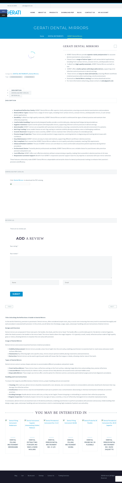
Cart (22, 475)
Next (112, 306)
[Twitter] (43, 5)
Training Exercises (63, 475)
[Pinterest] (11, 69)
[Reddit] (19, 69)
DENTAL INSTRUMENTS (20, 74)
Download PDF (67, 12)
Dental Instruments (16, 77)
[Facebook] (40, 5)
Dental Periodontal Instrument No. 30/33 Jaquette (109, 444)
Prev (10, 306)
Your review (14, 254)
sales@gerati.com (27, 6)
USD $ (4, 11)
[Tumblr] (14, 69)
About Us (42, 12)
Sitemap (41, 475)
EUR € (4, 15)
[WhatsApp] (45, 5)
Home (32, 12)
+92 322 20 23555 (12, 6)
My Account (103, 12)
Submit (16, 294)
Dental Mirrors (34, 74)
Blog (79, 12)
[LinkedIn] (16, 69)
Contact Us (90, 12)
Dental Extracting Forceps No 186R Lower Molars (32, 444)
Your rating (14, 246)
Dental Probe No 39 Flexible (89, 442)
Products (53, 12)
